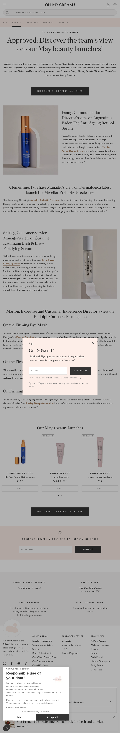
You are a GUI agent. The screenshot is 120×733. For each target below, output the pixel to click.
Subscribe (81, 370)
